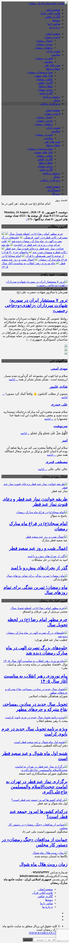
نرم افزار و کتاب (50, 103)
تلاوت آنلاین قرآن (50, 13)
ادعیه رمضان (52, 37)
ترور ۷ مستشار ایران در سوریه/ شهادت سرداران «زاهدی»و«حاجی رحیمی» (36, 305)
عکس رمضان (44, 79)
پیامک (56, 100)
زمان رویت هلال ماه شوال (43, 864)
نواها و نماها (53, 68)
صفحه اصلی (52, 9)
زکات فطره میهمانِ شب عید (50, 252)
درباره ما (54, 27)
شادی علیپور (58, 386)
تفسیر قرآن (53, 51)
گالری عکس (52, 16)
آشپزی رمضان (44, 58)
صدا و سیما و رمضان (40, 72)
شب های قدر (52, 65)
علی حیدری (59, 404)
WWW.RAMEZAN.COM (44, 933)
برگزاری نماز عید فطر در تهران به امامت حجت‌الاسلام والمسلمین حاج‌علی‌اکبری (37, 786)
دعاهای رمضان (43, 47)
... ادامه (13, 379)
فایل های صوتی (43, 75)
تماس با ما (53, 23)
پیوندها (56, 20)
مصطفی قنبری (57, 462)
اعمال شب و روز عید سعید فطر (38, 548)
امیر (65, 440)
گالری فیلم (46, 93)
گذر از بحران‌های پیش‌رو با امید (39, 567)
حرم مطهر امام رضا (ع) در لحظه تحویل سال (36, 233)
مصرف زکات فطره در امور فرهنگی (46, 237)
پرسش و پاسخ (51, 96)
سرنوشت (61, 426)
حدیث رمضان (44, 44)
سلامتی (55, 54)
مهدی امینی (59, 368)
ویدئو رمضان (45, 89)
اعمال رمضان (44, 40)
